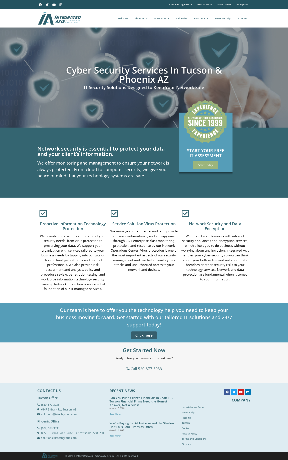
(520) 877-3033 (224, 4)
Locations (199, 18)
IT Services (160, 18)
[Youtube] (54, 5)
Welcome (123, 18)
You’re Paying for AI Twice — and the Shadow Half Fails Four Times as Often (142, 425)
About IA (139, 18)
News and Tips (223, 18)
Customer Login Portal (180, 4)
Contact (242, 18)
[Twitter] (47, 5)
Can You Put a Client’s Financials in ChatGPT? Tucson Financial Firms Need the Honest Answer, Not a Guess (141, 401)
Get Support (242, 4)
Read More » (115, 413)
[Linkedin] (61, 5)
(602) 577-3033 (205, 4)
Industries (182, 18)
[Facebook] (40, 5)
